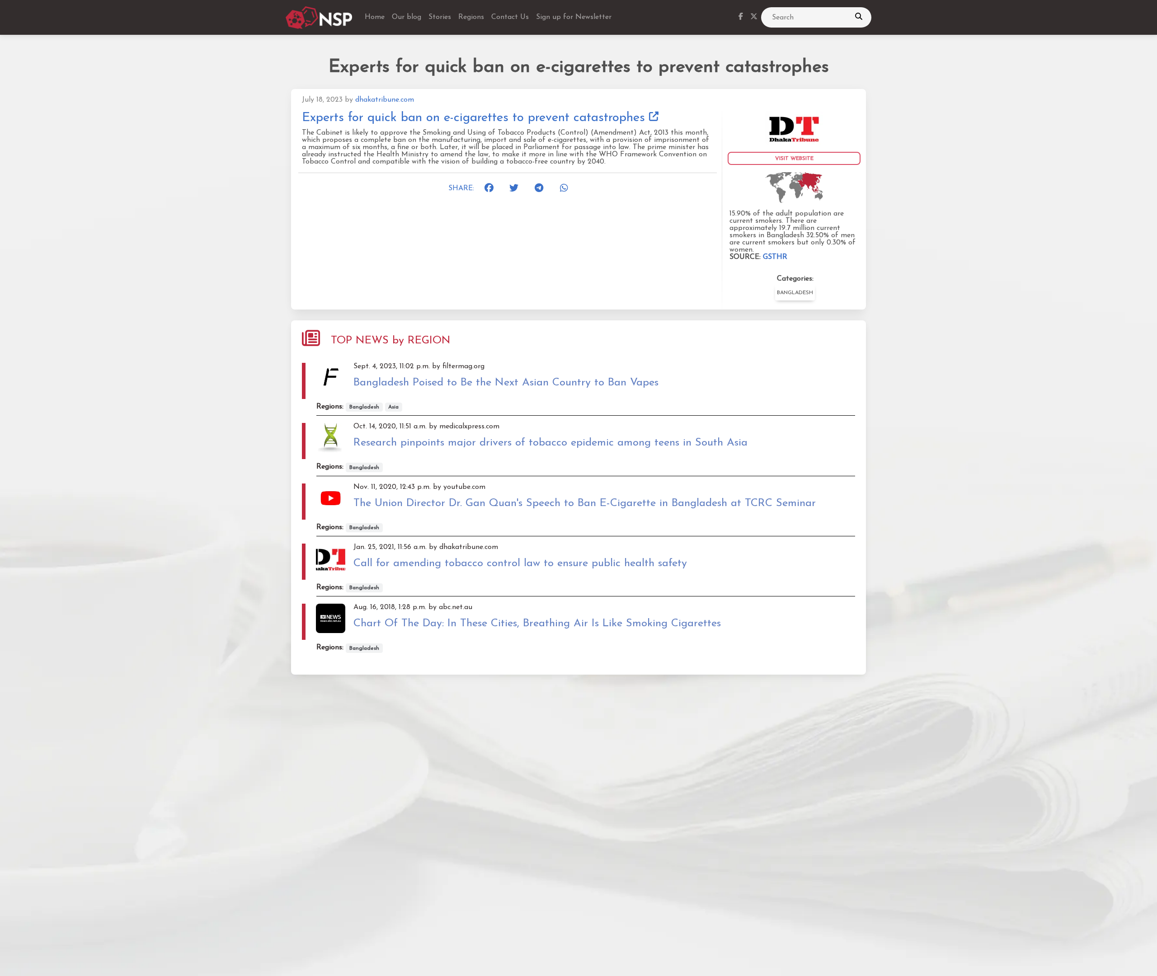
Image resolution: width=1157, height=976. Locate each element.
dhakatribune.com (384, 99)
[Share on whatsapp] (567, 188)
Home (375, 17)
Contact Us (510, 17)
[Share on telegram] (542, 188)
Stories (439, 17)
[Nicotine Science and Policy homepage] (320, 17)
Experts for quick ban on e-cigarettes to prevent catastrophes (475, 118)
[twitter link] (754, 17)
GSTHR (775, 257)
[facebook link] (741, 17)
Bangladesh (795, 293)
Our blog (406, 17)
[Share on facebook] (491, 188)
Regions (471, 17)
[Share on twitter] (516, 188)
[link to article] (794, 127)
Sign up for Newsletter (573, 17)
